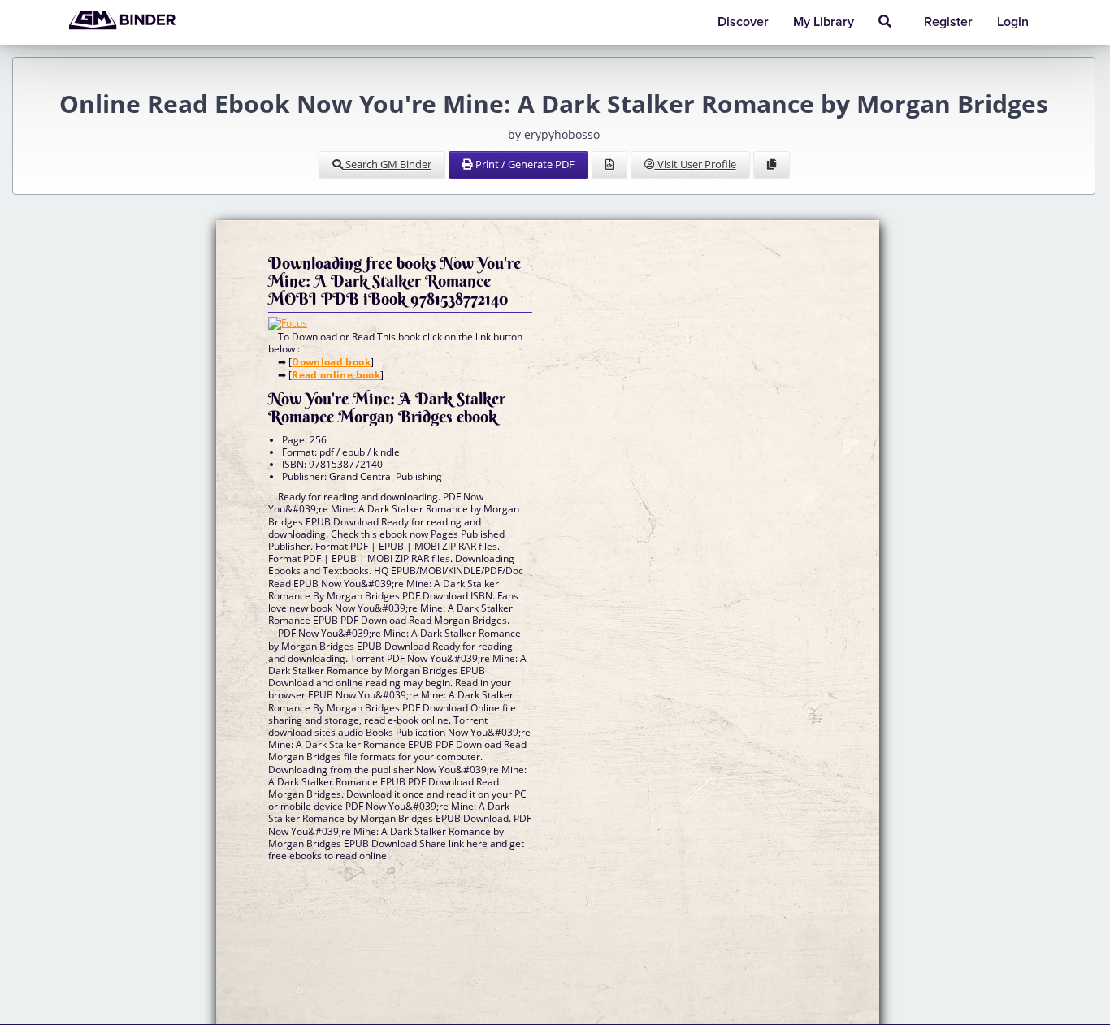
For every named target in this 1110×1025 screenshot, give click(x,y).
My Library (823, 22)
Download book (331, 362)
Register (948, 22)
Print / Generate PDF (524, 164)
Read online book (336, 375)
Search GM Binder (387, 164)
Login (1013, 22)
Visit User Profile (695, 164)
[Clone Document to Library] (771, 165)
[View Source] (609, 165)
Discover (743, 22)
